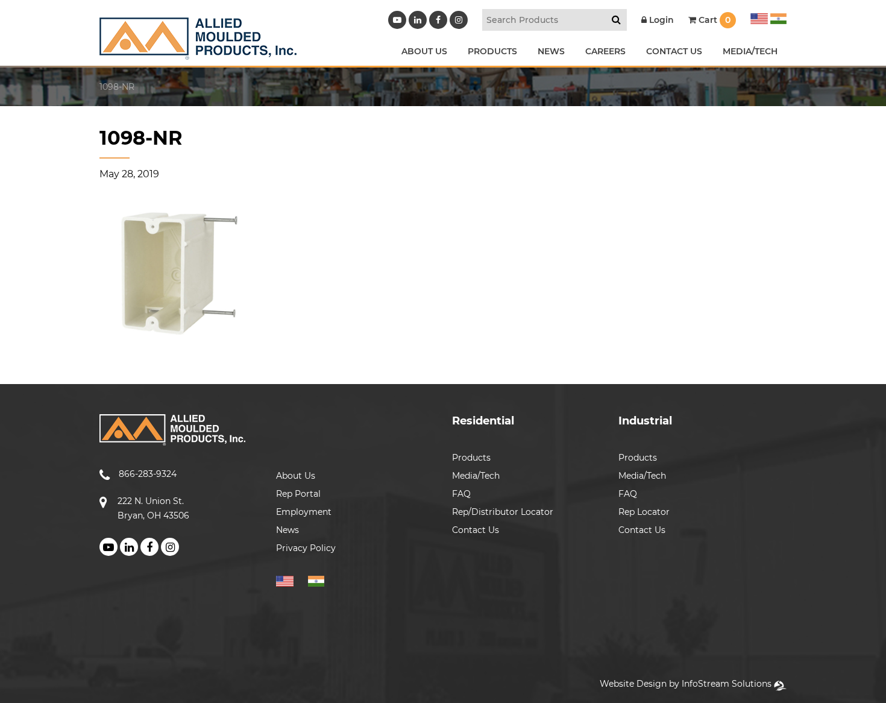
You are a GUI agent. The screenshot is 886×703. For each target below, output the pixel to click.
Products (471, 457)
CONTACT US (674, 51)
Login (660, 19)
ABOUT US (424, 51)
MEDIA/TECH (750, 51)
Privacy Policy (306, 548)
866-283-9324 (148, 473)
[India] (777, 16)
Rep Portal (298, 493)
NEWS (551, 51)
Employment (303, 511)
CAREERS (605, 51)
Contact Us (475, 530)
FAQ (461, 493)
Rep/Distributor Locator (502, 511)
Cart (713, 19)
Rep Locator (644, 511)
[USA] (759, 16)
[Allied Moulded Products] (198, 52)
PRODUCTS (492, 51)
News (287, 530)
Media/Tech (476, 475)
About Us (295, 475)
